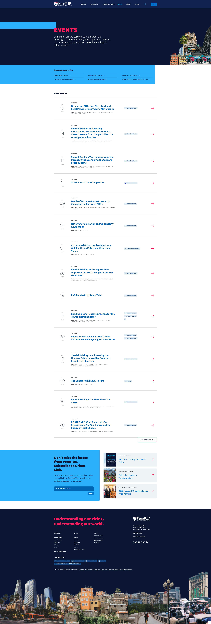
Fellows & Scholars (99, 538)
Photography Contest (79, 549)
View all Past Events (146, 439)
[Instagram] (139, 542)
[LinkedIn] (141, 542)
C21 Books (56, 547)
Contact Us (97, 542)
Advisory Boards (98, 540)
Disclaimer (82, 569)
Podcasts (76, 544)
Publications (94, 4)
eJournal (56, 544)
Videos (76, 547)
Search (145, 4)
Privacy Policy (97, 569)
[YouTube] (144, 542)
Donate (154, 4)
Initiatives (83, 4)
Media (128, 4)
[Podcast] (147, 542)
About (137, 4)
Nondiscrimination (89, 569)
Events (120, 4)
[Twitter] (136, 542)
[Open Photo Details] (209, 622)
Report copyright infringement (125, 569)
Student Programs (108, 4)
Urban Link (57, 542)
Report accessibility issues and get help (109, 569)
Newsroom (77, 542)
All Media (76, 540)
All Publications (58, 540)
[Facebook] (133, 542)
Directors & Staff (98, 535)
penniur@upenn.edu (139, 536)
